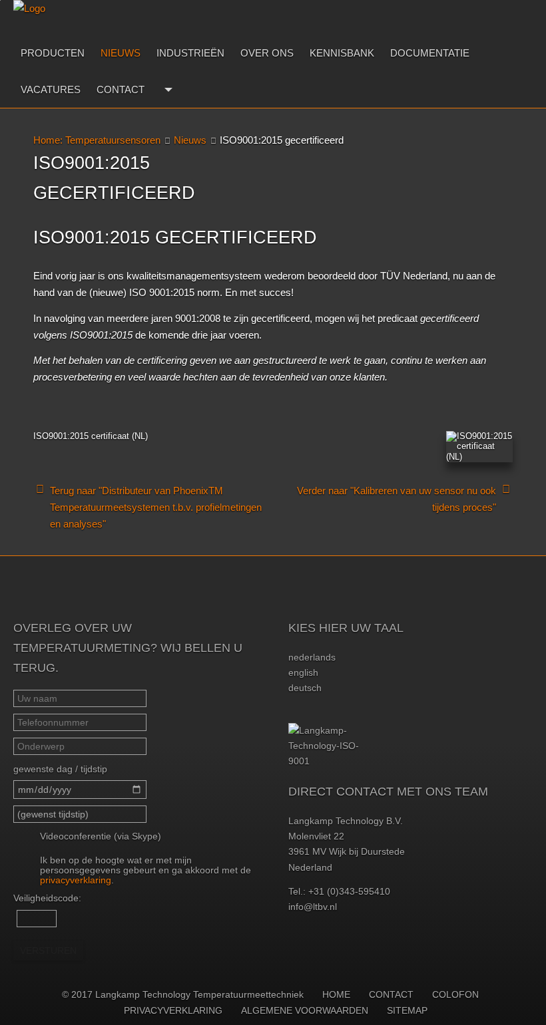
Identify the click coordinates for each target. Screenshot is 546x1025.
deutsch (305, 687)
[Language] (166, 89)
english (303, 672)
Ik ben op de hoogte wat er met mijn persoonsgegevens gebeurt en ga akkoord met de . (145, 870)
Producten (53, 53)
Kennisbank (342, 53)
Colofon (455, 994)
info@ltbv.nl (312, 906)
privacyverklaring (75, 880)
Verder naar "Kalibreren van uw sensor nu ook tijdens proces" (396, 499)
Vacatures (51, 89)
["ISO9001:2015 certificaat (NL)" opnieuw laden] (479, 446)
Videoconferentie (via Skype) (100, 836)
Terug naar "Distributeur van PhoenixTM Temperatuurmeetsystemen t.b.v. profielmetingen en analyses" (156, 507)
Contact (120, 89)
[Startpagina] (67, 17)
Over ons (267, 53)
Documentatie (429, 53)
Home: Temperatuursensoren (96, 140)
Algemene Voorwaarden (304, 1010)
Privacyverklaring (173, 1010)
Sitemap (407, 1010)
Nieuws (120, 53)
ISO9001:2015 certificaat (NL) (90, 436)
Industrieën (190, 53)
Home (336, 994)
